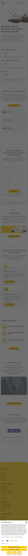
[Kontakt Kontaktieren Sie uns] (8, 552)
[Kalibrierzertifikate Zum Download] (14, 552)
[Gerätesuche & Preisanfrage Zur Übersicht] (19, 552)
